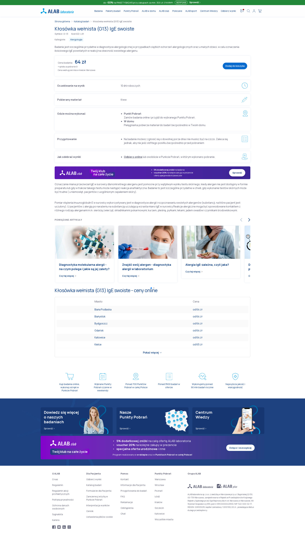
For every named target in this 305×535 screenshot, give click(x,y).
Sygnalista (57, 514)
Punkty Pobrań (131, 10)
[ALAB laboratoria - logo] (57, 11)
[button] (77, 66)
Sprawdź (194, 2)
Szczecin (159, 507)
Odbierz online (133, 157)
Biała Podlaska (103, 309)
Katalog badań (81, 21)
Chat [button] (123, 513)
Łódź (157, 496)
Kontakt (125, 479)
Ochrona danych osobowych (60, 507)
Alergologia (76, 39)
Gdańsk (99, 330)
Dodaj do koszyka (234, 65)
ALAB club (164, 10)
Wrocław (159, 485)
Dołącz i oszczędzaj (240, 447)
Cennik (89, 511)
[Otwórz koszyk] (259, 11)
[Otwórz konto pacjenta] (254, 11)
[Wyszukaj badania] (248, 11)
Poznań (159, 490)
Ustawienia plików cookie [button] (99, 516)
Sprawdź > (49, 428)
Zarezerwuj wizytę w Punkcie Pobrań (97, 498)
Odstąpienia (127, 507)
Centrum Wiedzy (209, 10)
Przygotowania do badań (134, 490)
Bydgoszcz (101, 323)
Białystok (100, 316)
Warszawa (160, 479)
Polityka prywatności (63, 499)
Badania (98, 10)
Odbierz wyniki (228, 10)
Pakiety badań (113, 10)
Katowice (100, 337)
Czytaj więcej (66, 275)
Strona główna (62, 21)
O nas (55, 479)
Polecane (177, 10)
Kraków (158, 502)
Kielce (98, 344)
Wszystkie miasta (164, 519)
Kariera (55, 519)
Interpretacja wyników (98, 505)
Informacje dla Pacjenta (133, 485)
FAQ (123, 496)
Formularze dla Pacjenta (98, 490)
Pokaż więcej (151, 352)
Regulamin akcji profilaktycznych (60, 492)
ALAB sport (191, 10)
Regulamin (57, 485)
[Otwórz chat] (242, 11)
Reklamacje (127, 502)
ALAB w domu (149, 10)
